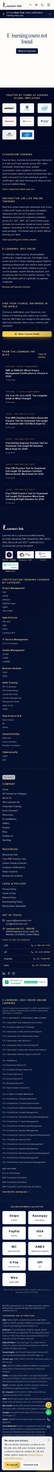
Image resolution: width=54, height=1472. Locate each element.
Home (5, 789)
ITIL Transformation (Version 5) (15, 1088)
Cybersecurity (10, 752)
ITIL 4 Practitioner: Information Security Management (25, 1117)
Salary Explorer (10, 871)
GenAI (5, 727)
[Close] (48, 1440)
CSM (4, 625)
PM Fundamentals (10, 690)
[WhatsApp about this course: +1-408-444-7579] (49, 1412)
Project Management (13, 588)
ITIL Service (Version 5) (12, 1079)
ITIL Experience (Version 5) (14, 1065)
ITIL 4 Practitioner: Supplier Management (20, 1148)
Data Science (8, 720)
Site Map (6, 840)
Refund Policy (9, 897)
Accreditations (9, 819)
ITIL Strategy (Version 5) (12, 1083)
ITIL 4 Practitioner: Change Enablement (19, 1099)
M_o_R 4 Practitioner (11, 1173)
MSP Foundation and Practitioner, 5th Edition (21, 1187)
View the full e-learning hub (14, 1192)
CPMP (5, 709)
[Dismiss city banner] (50, 14)
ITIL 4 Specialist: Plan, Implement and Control (22, 1022)
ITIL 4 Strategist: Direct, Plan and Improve (20, 1045)
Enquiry (6, 827)
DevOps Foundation (11, 745)
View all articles (42, 355)
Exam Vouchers (10, 810)
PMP (4, 592)
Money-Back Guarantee (14, 906)
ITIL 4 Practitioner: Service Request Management (24, 1162)
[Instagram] (13, 973)
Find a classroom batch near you (18, 189)
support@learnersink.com (18, 920)
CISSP (5, 756)
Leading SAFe (8, 633)
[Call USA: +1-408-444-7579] (49, 1419)
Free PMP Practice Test (14, 859)
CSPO (5, 629)
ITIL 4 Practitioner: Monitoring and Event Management (26, 1153)
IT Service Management (15, 639)
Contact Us (7, 836)
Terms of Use (9, 893)
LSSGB (5, 654)
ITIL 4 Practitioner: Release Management (20, 1130)
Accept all (12, 1464)
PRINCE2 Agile (8, 603)
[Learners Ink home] (12, 5)
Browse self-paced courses (16, 287)
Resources (7, 814)
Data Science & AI (11, 716)
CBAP (5, 672)
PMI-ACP (6, 621)
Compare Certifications (13, 867)
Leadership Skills (10, 694)
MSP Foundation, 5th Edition (14, 1177)
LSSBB (5, 658)
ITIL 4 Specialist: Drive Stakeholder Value (20, 1036)
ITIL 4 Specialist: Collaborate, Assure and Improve (24, 1050)
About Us (6, 798)
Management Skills (10, 702)
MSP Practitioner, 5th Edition (14, 1182)
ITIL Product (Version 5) (12, 1074)
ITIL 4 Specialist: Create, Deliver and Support (22, 1031)
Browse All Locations (12, 875)
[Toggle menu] (49, 5)
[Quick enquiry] (49, 1405)
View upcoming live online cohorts (19, 239)
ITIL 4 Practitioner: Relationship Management (22, 1126)
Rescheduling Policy (12, 901)
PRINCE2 (6, 600)
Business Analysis (11, 668)
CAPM (5, 596)
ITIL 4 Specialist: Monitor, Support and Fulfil (21, 1054)
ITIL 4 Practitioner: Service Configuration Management (26, 1135)
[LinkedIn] (3, 973)
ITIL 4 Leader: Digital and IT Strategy (18, 1027)
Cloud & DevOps (11, 734)
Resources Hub (10, 854)
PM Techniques (9, 687)
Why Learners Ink (11, 802)
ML (3, 723)
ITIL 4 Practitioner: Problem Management (20, 1158)
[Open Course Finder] (36, 5)
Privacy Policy (9, 889)
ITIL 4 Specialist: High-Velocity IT (17, 1041)
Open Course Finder (29, 334)
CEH (4, 760)
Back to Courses (27, 51)
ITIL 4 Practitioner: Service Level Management (22, 1144)
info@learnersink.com (16, 923)
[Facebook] (8, 973)
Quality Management (13, 650)
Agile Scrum (7, 705)
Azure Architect (9, 742)
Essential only (31, 1464)
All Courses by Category (14, 793)
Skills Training (10, 682)
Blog (4, 831)
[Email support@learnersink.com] (49, 1427)
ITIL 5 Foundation (10, 643)
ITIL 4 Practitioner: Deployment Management (22, 1108)
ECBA (4, 676)
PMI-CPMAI (7, 611)
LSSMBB (6, 661)
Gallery (5, 823)
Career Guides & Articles (14, 863)
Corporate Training (11, 806)
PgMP (5, 607)
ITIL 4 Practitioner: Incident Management (20, 1112)
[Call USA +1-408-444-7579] (42, 5)
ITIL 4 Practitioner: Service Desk (16, 1139)
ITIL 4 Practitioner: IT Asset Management (20, 1121)
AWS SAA (6, 738)
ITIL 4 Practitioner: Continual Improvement (20, 1103)
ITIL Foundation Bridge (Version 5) (17, 1070)
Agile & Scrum (9, 617)
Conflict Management (12, 698)
